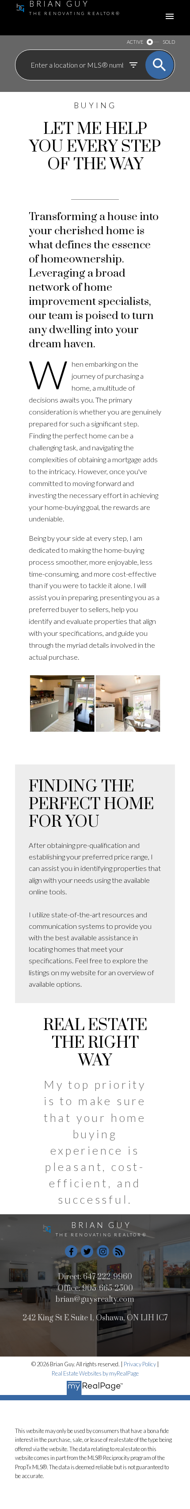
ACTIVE (135, 42)
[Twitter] (87, 1251)
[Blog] (119, 1251)
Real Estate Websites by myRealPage (95, 1373)
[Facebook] (71, 1251)
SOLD (169, 42)
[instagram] (103, 1251)
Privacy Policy (140, 1364)
